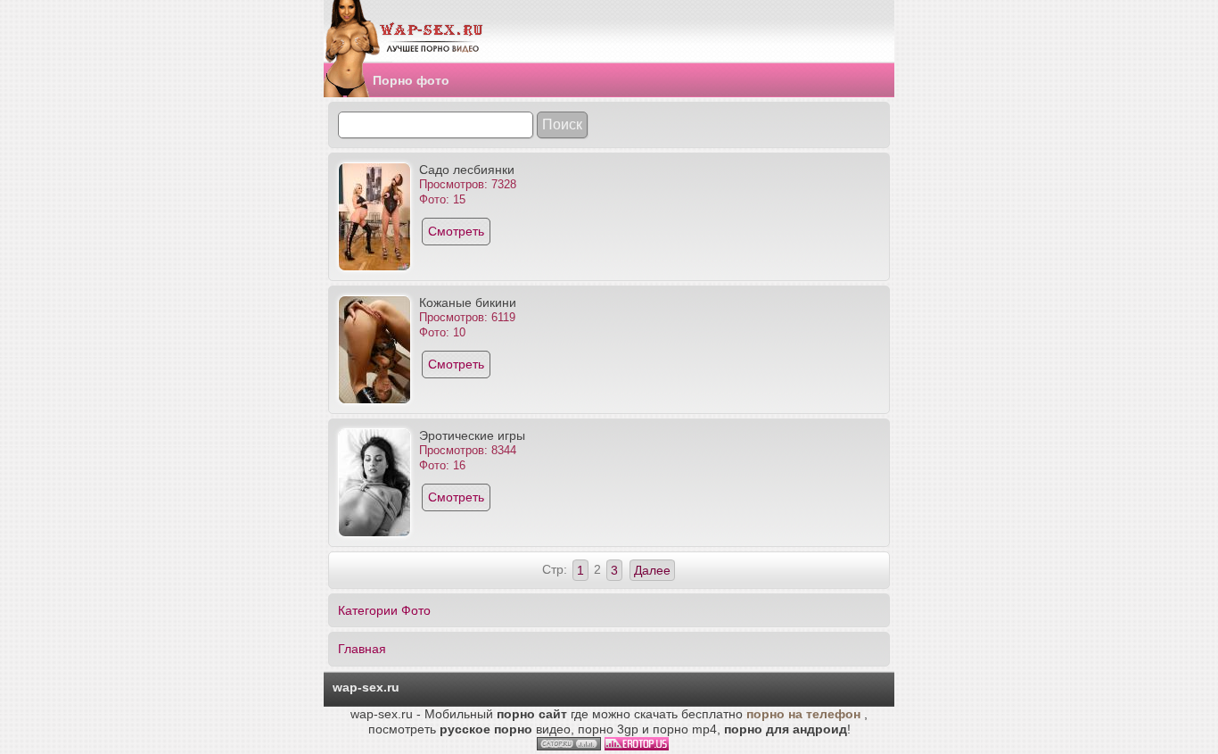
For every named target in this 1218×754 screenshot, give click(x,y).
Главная (362, 649)
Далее (652, 570)
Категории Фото (384, 610)
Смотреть (456, 231)
